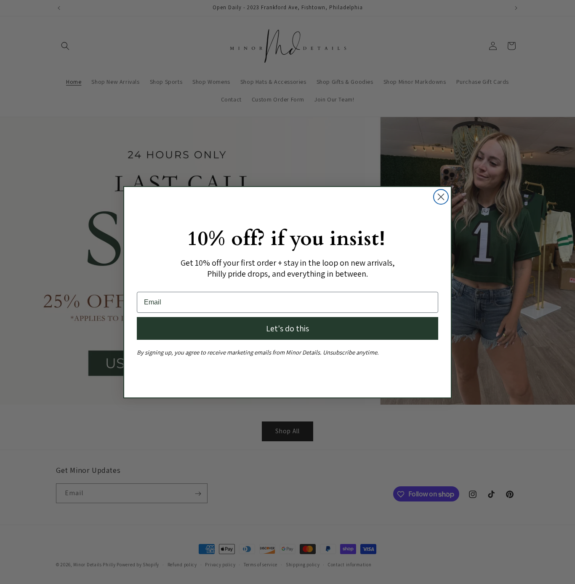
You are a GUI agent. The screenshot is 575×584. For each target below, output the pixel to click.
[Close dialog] (441, 196)
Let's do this (287, 328)
